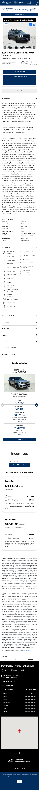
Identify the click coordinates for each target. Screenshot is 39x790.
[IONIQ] (13, 670)
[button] (19, 730)
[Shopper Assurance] (4, 670)
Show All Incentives (19, 465)
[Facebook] (19, 753)
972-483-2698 (9, 689)
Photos (6, 23)
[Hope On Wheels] (22, 670)
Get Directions (8, 681)
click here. (28, 650)
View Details (19, 439)
